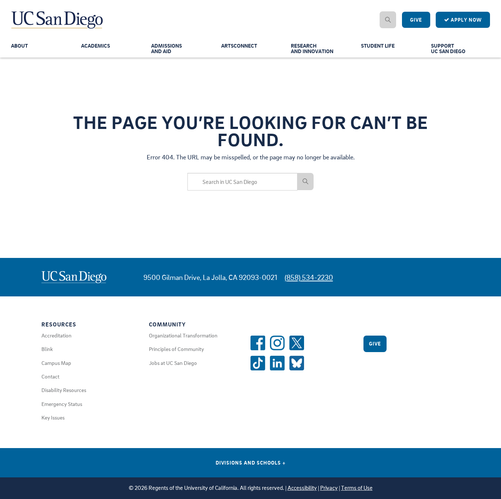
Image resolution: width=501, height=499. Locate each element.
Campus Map (56, 362)
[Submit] (305, 181)
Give (416, 19)
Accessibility (302, 487)
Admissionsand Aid (166, 48)
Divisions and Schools (251, 462)
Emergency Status (61, 403)
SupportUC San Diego (448, 48)
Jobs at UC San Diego (173, 362)
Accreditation (56, 335)
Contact (50, 376)
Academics (95, 45)
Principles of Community (176, 348)
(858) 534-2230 (309, 277)
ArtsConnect (239, 45)
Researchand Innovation (312, 48)
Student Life (378, 45)
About (19, 45)
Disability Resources (63, 390)
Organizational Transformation (183, 335)
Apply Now (465, 19)
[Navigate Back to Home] (57, 14)
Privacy (329, 487)
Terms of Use (357, 487)
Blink (47, 348)
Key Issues (53, 417)
